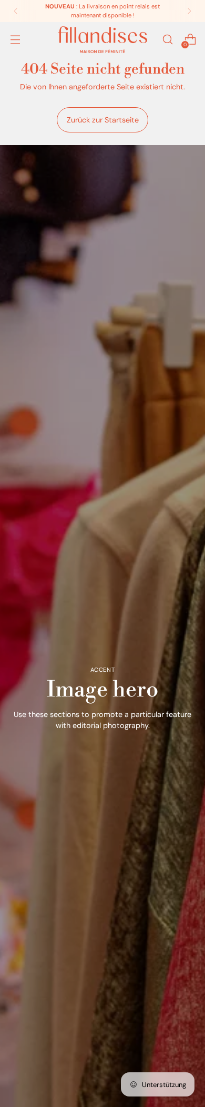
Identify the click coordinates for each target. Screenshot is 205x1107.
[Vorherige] (15, 11)
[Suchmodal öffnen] (167, 39)
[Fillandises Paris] (102, 39)
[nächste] (189, 11)
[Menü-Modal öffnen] (15, 39)
